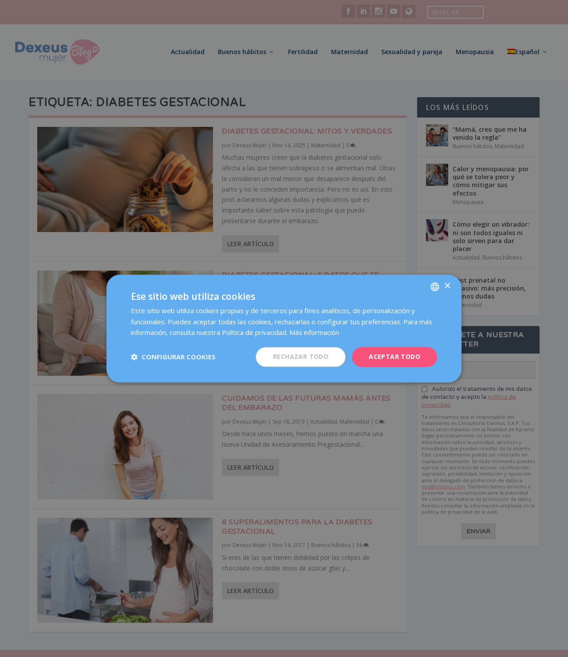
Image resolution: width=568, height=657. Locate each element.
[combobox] (434, 286)
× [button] (447, 286)
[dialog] (284, 328)
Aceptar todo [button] (394, 356)
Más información (314, 332)
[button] (173, 357)
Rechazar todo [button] (300, 356)
